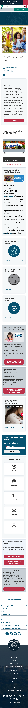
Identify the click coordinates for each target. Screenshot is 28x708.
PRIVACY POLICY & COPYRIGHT (14, 666)
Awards (14, 660)
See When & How (9, 260)
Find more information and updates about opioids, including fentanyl (14, 390)
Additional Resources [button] (13, 690)
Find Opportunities (14, 556)
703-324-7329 (14, 678)
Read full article (8, 196)
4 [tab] (12, 164)
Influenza (3, 611)
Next (23, 153)
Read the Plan (8, 318)
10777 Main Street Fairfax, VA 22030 (9, 71)
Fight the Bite (8, 289)
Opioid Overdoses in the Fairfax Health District (13, 375)
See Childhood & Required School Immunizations (14, 361)
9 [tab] (20, 164)
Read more (14, 589)
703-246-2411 (9, 63)
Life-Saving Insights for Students (12, 381)
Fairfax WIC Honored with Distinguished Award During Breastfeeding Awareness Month (13, 185)
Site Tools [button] (13, 685)
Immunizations (5, 614)
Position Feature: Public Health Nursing (14, 562)
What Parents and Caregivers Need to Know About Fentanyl (13, 379)
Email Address (11, 446)
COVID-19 (4, 608)
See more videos (9, 427)
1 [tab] (7, 164)
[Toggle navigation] (25, 2)
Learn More (14, 120)
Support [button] (13, 688)
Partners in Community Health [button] (10, 625)
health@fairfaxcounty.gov (11, 67)
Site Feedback (14, 663)
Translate (14, 658)
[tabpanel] (14, 150)
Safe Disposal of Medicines (10, 385)
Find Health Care (6, 603)
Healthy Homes (5, 622)
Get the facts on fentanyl (9, 372)
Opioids (3, 620)
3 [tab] (10, 164)
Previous (5, 153)
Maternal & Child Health (8, 617)
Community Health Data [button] (8, 606)
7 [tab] (17, 164)
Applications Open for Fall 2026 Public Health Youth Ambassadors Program (14, 200)
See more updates (7, 233)
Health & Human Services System (11, 628)
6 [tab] (15, 164)
